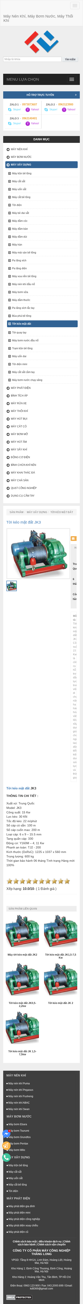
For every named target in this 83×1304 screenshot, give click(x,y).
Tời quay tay (19, 332)
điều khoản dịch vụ (50, 1241)
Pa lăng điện (19, 268)
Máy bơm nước (21, 156)
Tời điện (17, 205)
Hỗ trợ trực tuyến (40, 94)
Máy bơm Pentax (18, 1143)
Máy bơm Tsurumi (18, 1130)
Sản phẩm (16, 512)
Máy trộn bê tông (21, 173)
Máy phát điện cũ (18, 1231)
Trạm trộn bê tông (22, 348)
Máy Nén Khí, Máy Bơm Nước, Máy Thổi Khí (38, 18)
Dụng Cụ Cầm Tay (22, 495)
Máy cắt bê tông (21, 197)
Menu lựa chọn (23, 79)
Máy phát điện (21, 387)
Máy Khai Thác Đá (23, 472)
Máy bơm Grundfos (19, 1137)
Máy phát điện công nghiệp (24, 1219)
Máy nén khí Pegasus (20, 1089)
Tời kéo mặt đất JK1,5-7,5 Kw (60, 956)
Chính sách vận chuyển (51, 1244)
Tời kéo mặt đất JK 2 (60, 1003)
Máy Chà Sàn (20, 480)
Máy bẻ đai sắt (20, 213)
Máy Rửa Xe (19, 403)
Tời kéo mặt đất (21, 323)
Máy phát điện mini (19, 1212)
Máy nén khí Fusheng (20, 1096)
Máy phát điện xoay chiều (23, 1225)
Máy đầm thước (21, 300)
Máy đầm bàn (20, 228)
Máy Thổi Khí (19, 411)
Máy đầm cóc (19, 220)
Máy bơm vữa (20, 292)
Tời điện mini (19, 364)
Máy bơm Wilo (16, 1150)
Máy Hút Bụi (19, 418)
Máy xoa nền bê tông (24, 276)
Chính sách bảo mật (25, 1241)
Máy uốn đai (19, 356)
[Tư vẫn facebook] (6, 1134)
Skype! (16, 109)
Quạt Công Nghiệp (24, 488)
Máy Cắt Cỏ (19, 426)
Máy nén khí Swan (19, 1109)
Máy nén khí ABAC (19, 1102)
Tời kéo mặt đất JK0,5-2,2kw (22, 1004)
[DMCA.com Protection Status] (19, 1297)
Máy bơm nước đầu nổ (25, 340)
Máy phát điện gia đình (21, 1206)
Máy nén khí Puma (19, 1083)
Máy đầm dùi (19, 236)
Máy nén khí (19, 149)
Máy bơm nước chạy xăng (27, 380)
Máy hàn (17, 244)
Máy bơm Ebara (17, 1124)
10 (67, 881)
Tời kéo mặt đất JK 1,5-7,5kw (22, 1053)
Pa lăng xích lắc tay (23, 307)
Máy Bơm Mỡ (19, 434)
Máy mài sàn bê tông (24, 252)
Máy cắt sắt (18, 181)
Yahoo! (34, 109)
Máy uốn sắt (19, 189)
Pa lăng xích (19, 260)
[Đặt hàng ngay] (6, 1145)
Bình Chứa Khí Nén (23, 464)
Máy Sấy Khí (19, 449)
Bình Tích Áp (19, 395)
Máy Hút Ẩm (19, 441)
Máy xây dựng (21, 164)
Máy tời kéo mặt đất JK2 (22, 954)
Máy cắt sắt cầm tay (23, 372)
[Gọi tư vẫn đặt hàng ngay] (6, 1157)
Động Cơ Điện (20, 457)
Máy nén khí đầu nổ (23, 284)
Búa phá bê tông (21, 315)
